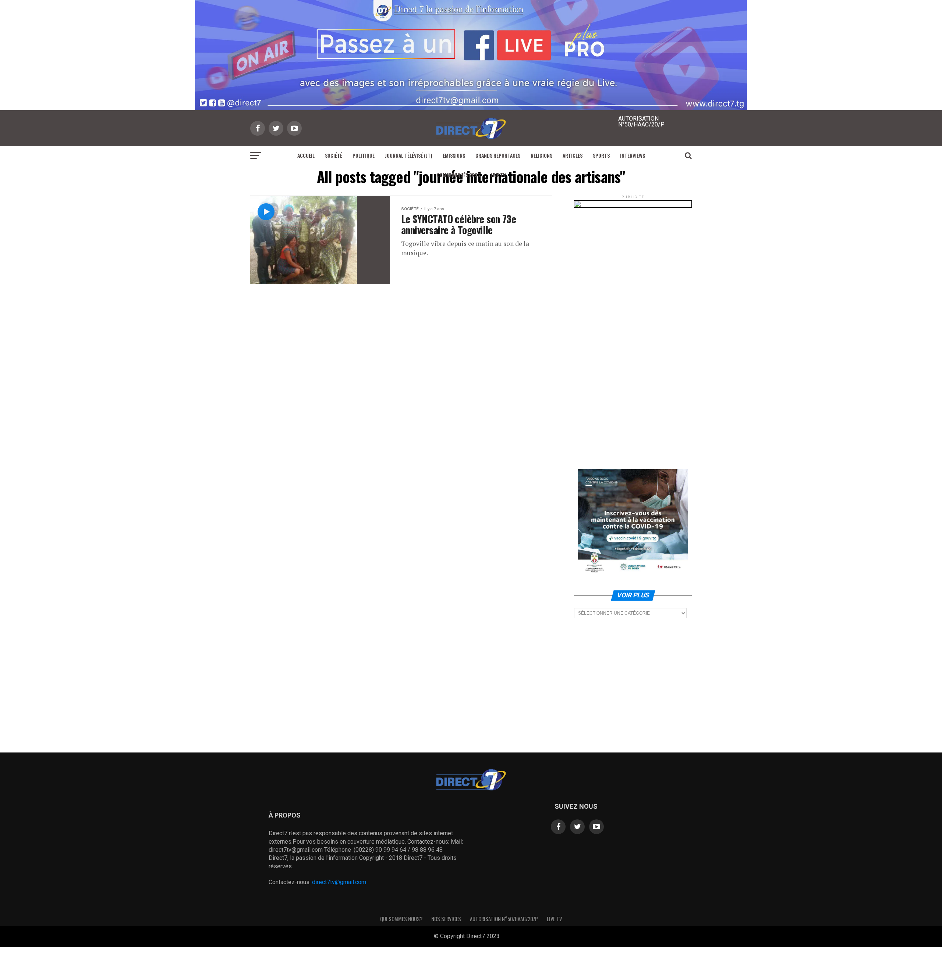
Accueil (306, 155)
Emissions (454, 155)
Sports (601, 155)
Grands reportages (497, 155)
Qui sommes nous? (401, 919)
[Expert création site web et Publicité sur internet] (506, 937)
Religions (541, 155)
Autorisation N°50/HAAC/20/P (504, 919)
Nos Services (446, 919)
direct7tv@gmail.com (339, 882)
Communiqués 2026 (458, 175)
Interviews (632, 155)
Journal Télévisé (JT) (408, 155)
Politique (364, 155)
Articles (572, 155)
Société (333, 155)
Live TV (498, 175)
